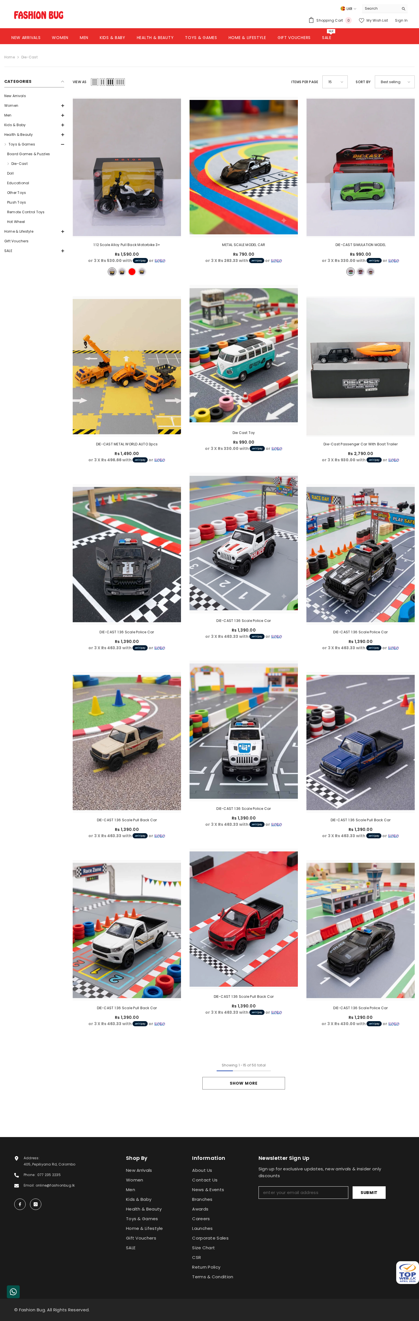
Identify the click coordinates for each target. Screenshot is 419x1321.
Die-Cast (29, 57)
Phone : (30, 1174)
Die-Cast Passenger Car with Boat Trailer (361, 444)
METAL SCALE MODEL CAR (243, 244)
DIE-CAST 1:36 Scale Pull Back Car (127, 820)
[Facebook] (20, 1204)
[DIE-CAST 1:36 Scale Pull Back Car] (127, 742)
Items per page (304, 81)
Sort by (363, 81)
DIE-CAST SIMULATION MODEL (360, 244)
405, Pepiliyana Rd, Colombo (49, 1164)
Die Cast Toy (244, 432)
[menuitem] (34, 96)
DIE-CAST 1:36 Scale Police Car (243, 620)
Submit (369, 1192)
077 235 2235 (49, 1174)
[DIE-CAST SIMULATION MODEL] (360, 167)
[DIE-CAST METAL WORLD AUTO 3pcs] (127, 366)
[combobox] (380, 8)
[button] (34, 105)
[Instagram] (35, 1204)
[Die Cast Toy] (244, 355)
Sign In (401, 20)
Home (9, 57)
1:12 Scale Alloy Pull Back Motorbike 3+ (126, 244)
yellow (142, 271)
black (122, 271)
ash (112, 271)
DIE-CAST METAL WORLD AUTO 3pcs (127, 444)
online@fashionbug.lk (55, 1185)
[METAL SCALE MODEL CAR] (244, 167)
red (132, 271)
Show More (243, 1083)
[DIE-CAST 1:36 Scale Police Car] (244, 543)
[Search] (385, 8)
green (350, 271)
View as (80, 81)
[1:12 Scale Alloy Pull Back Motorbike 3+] (127, 167)
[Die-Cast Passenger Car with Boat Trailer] (360, 366)
